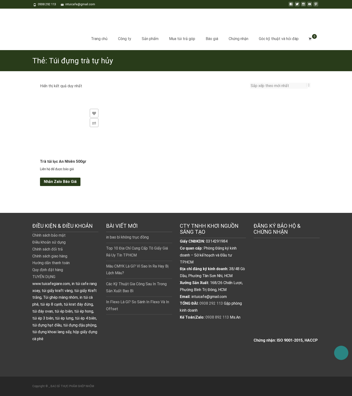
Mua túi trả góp (182, 38)
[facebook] (291, 6)
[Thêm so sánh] (94, 122)
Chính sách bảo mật (49, 235)
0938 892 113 (217, 317)
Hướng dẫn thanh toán (51, 263)
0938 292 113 (211, 303)
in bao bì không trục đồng (127, 237)
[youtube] (309, 6)
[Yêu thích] (94, 113)
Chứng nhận (238, 38)
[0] (310, 39)
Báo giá (212, 38)
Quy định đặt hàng (47, 270)
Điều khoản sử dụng (49, 242)
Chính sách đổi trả (47, 249)
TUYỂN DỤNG (43, 276)
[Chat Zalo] (341, 351)
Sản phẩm (150, 38)
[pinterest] (315, 6)
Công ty (124, 38)
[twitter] (297, 6)
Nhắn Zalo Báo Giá (60, 181)
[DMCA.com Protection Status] (287, 293)
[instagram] (303, 6)
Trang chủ (99, 38)
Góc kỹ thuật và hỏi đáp (279, 38)
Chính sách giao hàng (49, 256)
